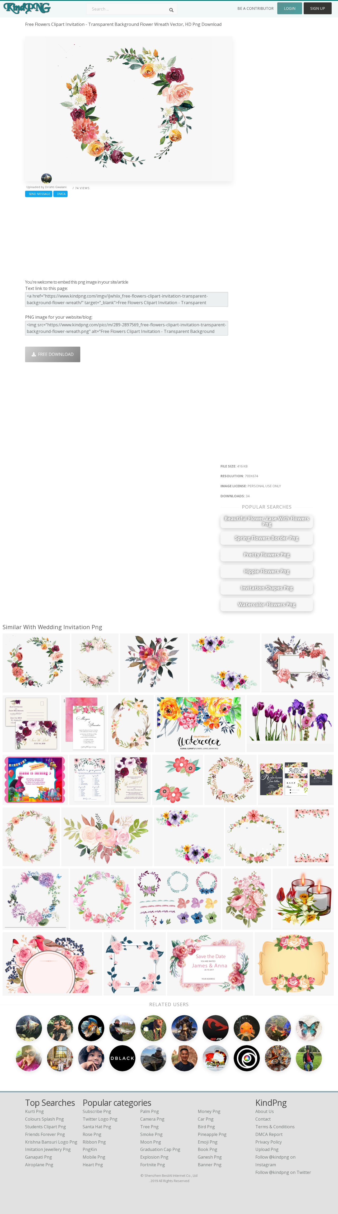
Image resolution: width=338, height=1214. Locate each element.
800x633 (264, 992)
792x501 (12, 992)
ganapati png (38, 1157)
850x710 (199, 689)
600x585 (282, 926)
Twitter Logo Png (100, 1119)
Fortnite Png (152, 1165)
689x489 (145, 926)
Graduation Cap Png (160, 1149)
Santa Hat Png (97, 1127)
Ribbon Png (94, 1142)
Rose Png (92, 1134)
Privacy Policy (268, 1142)
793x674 (12, 689)
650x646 (271, 689)
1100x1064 (14, 926)
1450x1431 (216, 801)
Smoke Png (151, 1134)
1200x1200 (132, 689)
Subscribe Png (97, 1111)
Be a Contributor (255, 8)
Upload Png (267, 1149)
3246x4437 (83, 689)
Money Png (209, 1111)
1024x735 (72, 862)
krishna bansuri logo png (51, 1142)
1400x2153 (300, 862)
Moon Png (150, 1142)
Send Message (38, 194)
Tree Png (149, 1127)
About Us (264, 1111)
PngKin (90, 1149)
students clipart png (45, 1127)
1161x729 (166, 748)
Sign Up (317, 8)
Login (289, 8)
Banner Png (210, 1165)
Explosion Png (154, 1157)
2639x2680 (115, 992)
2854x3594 (120, 748)
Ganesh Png (210, 1157)
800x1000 (80, 801)
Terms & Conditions (275, 1127)
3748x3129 (166, 862)
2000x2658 (234, 926)
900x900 (12, 748)
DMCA (60, 194)
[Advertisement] (128, 237)
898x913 (12, 862)
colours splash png (44, 1119)
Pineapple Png (212, 1134)
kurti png (34, 1111)
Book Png (207, 1149)
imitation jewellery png (48, 1149)
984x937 (80, 926)
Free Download (55, 354)
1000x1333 (73, 748)
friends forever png (45, 1134)
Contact (263, 1119)
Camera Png (152, 1119)
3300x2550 (14, 801)
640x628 (162, 801)
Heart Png (93, 1165)
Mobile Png (94, 1157)
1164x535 (269, 801)
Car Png (206, 1119)
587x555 (235, 862)
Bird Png (206, 1127)
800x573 (256, 748)
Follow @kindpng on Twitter (283, 1172)
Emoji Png (208, 1142)
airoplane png (39, 1165)
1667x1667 (179, 992)
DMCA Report (269, 1134)
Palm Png (149, 1111)
